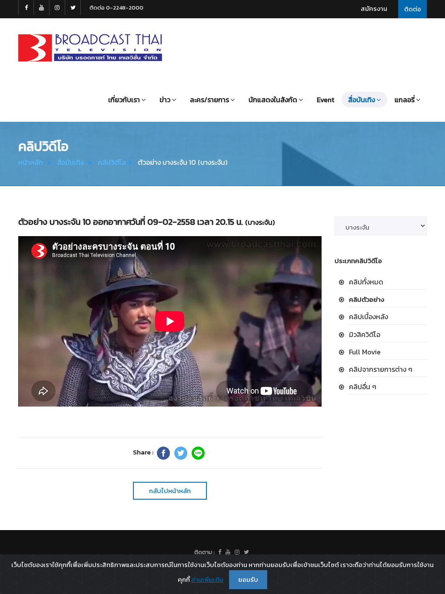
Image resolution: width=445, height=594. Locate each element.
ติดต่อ (412, 9)
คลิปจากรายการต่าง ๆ (380, 369)
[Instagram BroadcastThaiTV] (57, 7)
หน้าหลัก (30, 162)
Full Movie (365, 352)
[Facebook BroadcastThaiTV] (26, 7)
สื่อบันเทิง (70, 162)
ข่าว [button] (164, 99)
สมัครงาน (374, 8)
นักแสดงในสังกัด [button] (273, 99)
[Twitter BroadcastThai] (73, 7)
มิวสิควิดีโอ (364, 334)
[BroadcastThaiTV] (219, 552)
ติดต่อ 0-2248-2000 (116, 7)
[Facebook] (163, 453)
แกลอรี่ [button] (405, 99)
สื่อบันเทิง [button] (361, 99)
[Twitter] (180, 453)
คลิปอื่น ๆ (362, 386)
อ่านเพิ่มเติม (207, 579)
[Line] (198, 453)
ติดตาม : (204, 552)
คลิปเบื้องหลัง (368, 316)
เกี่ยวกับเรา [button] (124, 99)
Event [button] (325, 99)
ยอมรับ (248, 579)
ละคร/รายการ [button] (209, 99)
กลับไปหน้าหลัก (170, 491)
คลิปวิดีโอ (112, 162)
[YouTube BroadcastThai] (42, 7)
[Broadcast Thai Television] (90, 48)
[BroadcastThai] (228, 552)
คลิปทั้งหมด (366, 282)
